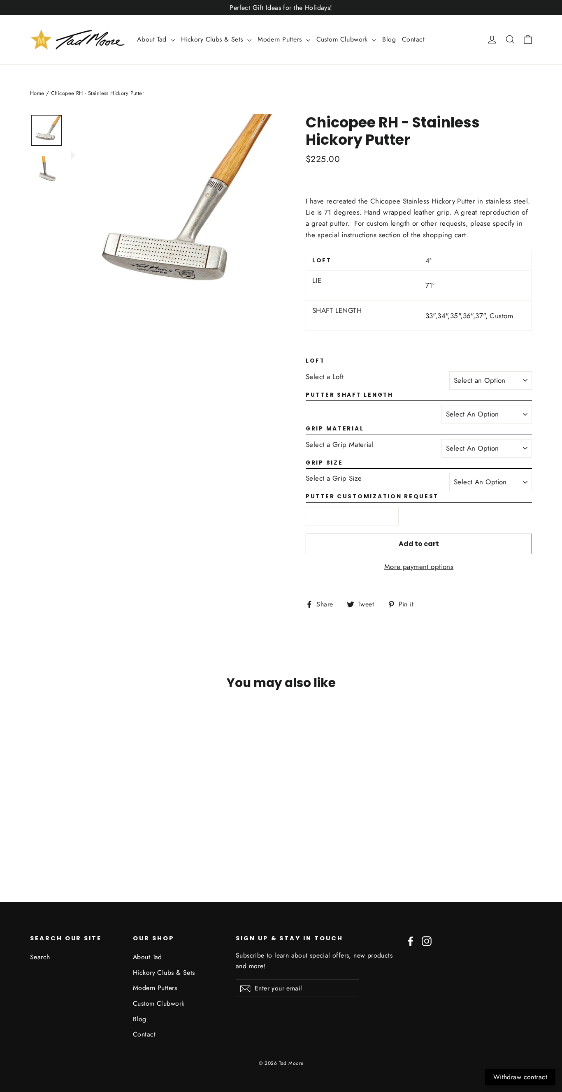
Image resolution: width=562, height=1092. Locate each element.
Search (40, 957)
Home (37, 93)
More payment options (419, 566)
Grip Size (324, 463)
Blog (389, 39)
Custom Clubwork (343, 39)
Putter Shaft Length (349, 395)
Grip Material (335, 429)
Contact (413, 39)
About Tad (153, 39)
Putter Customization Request (372, 496)
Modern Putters (281, 39)
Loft (315, 361)
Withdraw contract (520, 1077)
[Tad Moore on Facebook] (411, 940)
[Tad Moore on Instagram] (427, 940)
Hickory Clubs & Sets (213, 39)
